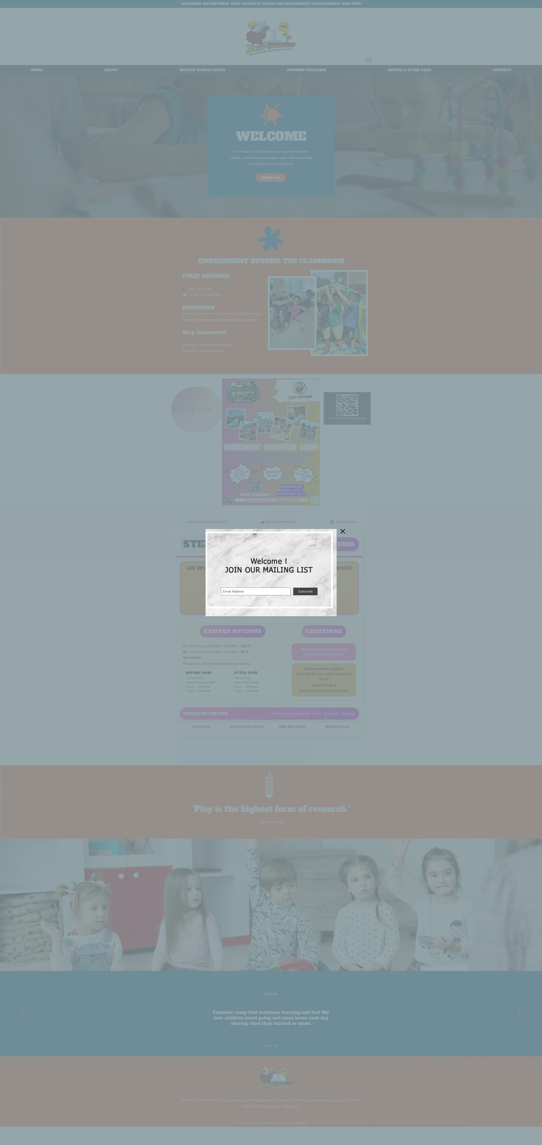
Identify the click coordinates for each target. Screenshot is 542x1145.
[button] (342, 531)
